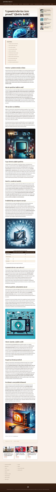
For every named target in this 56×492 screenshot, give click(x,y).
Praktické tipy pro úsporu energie (13, 52)
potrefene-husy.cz (7, 1)
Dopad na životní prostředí (12, 60)
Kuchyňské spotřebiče (8, 4)
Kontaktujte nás (15, 436)
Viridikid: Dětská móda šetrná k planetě (47, 27)
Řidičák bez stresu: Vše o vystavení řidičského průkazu (47, 23)
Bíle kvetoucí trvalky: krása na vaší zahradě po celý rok (47, 10)
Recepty (31, 4)
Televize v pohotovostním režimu (13, 43)
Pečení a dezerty (26, 4)
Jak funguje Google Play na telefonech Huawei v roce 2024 (31, 454)
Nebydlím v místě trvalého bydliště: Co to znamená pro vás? (20, 454)
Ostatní (20, 4)
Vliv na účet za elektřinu (12, 47)
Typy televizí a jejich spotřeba (13, 49)
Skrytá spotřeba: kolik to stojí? (13, 45)
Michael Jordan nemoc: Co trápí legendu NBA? (47, 14)
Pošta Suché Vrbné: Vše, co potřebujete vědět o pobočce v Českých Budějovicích (8, 454)
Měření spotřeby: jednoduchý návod (14, 56)
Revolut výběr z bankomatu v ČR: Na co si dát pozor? (47, 19)
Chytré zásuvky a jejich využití (13, 58)
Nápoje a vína (15, 4)
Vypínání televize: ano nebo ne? (13, 54)
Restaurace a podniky (38, 4)
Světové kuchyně (47, 4)
